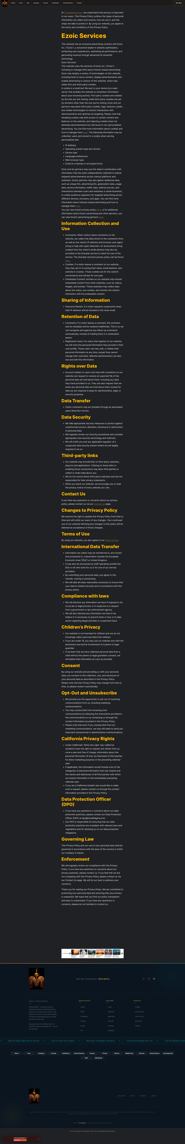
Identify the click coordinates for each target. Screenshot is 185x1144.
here (85, 132)
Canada (45, 3)
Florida (82, 1007)
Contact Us (99, 504)
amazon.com (137, 1112)
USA (81, 1030)
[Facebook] (144, 979)
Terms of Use (111, 540)
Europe (79, 3)
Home (109, 1007)
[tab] (16, 1053)
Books (13, 3)
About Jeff (110, 1012)
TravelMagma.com (73, 12)
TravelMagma (82, 1123)
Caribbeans (55, 3)
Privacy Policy (138, 1012)
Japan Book (110, 1016)
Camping (36, 3)
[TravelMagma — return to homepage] (36, 979)
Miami (82, 1012)
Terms (133, 1096)
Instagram (110, 1030)
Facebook (110, 1026)
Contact (136, 1007)
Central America (68, 3)
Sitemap (136, 1026)
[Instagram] (149, 979)
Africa (21, 3)
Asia (28, 3)
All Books (110, 1021)
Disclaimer (137, 1021)
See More (179, 3)
